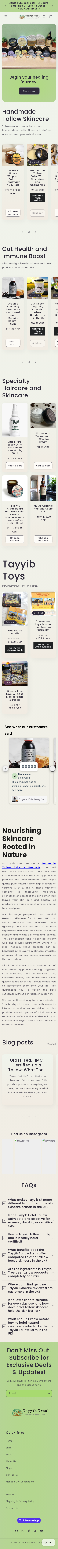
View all (51, 1044)
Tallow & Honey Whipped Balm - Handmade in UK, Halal (13, 177)
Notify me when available (37, 198)
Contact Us (12, 1474)
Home (9, 1440)
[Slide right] (35, 232)
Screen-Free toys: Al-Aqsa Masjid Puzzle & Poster (15, 695)
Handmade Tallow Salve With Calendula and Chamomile (37, 177)
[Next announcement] (52, 6)
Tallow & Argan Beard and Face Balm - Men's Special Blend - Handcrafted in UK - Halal (15, 514)
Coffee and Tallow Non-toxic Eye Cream (43, 437)
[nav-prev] (5, 769)
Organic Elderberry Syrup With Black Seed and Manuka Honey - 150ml (13, 313)
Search (10, 1494)
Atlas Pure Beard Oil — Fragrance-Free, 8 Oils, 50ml (15, 447)
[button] (6, 16)
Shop (8, 1447)
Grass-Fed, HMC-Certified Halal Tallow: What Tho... (27, 1065)
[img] (29, 766)
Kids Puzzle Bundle (15, 632)
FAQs (8, 1454)
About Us (11, 1461)
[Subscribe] (48, 1393)
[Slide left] (22, 232)
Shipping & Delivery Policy (20, 1501)
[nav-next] (52, 769)
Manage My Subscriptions (20, 1481)
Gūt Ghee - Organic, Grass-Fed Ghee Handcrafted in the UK (37, 311)
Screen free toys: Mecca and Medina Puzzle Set (43, 625)
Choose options (13, 213)
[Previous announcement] (5, 6)
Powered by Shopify (38, 1542)
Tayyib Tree (23, 1542)
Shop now (29, 91)
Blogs (9, 1468)
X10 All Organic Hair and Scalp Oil (43, 508)
